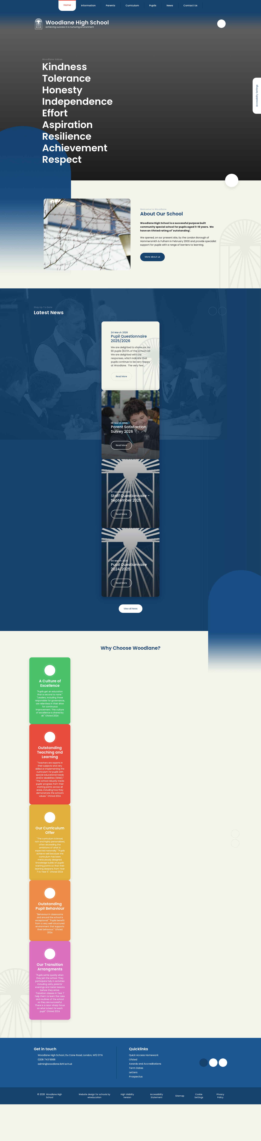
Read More (121, 376)
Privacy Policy (220, 1096)
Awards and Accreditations (145, 1064)
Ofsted (133, 1059)
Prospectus (136, 1076)
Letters (133, 1072)
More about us (152, 256)
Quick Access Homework (143, 1055)
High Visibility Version (127, 1096)
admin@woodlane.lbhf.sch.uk (55, 1064)
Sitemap (179, 1095)
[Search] (221, 23)
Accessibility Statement (156, 1096)
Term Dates (136, 1068)
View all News (130, 608)
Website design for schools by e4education (94, 1096)
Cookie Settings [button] (199, 1096)
